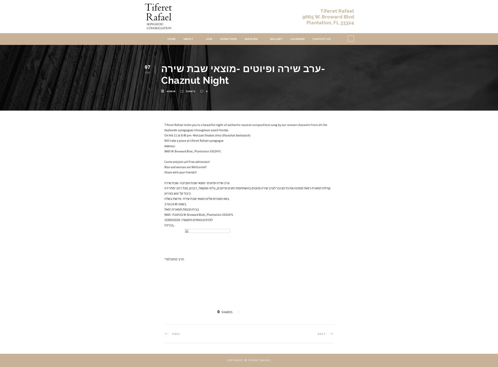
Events (191, 91)
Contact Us (321, 39)
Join (209, 39)
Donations (228, 39)
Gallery (276, 39)
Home (171, 39)
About (188, 39)
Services (251, 39)
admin (171, 91)
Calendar (297, 39)
